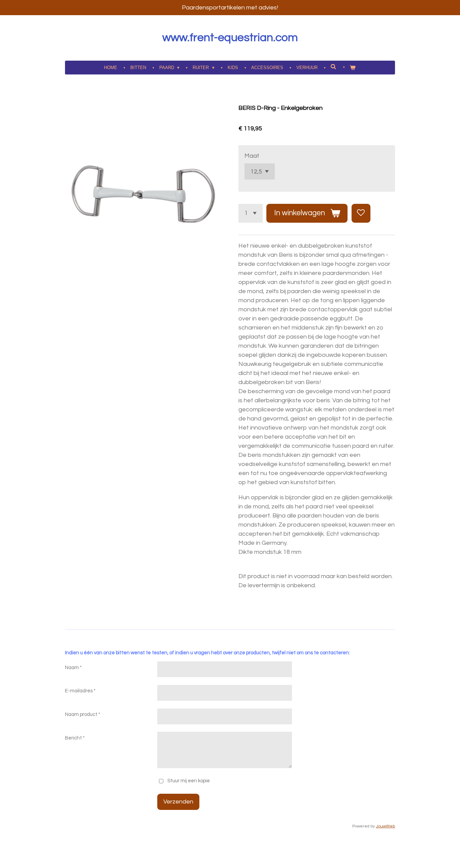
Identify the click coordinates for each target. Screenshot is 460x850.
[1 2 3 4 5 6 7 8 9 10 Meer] (250, 213)
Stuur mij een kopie (188, 780)
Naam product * (82, 714)
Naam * (73, 667)
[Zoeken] (333, 67)
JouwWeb (385, 826)
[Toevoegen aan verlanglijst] (361, 213)
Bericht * (75, 738)
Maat (251, 156)
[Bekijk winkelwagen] (353, 67)
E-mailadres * (80, 690)
